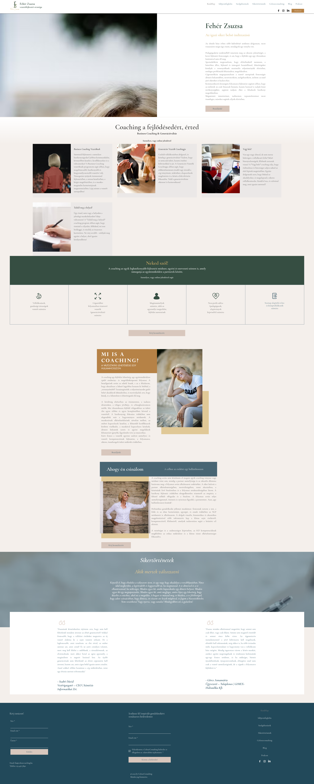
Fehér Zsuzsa (27, 4)
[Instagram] (283, 10)
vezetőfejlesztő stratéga (31, 7)
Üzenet (13, 740)
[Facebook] (278, 10)
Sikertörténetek (264, 733)
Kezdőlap (265, 710)
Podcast (264, 755)
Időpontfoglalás (264, 718)
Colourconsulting (264, 740)
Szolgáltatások (264, 725)
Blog (265, 747)
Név (12, 721)
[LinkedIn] (288, 10)
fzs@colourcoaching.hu (24, 763)
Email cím (15, 731)
